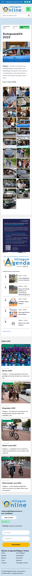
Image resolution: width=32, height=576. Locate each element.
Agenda (3, 555)
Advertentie (19, 555)
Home (3, 553)
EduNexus (20, 573)
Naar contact (9, 517)
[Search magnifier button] (29, 15)
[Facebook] (25, 2)
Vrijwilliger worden (22, 563)
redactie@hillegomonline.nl (11, 511)
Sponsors (19, 560)
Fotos (3, 560)
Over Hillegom (20, 553)
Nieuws (3, 558)
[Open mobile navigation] (28, 9)
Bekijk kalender (7, 331)
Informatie (19, 558)
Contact (3, 563)
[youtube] (30, 2)
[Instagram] (27, 2)
